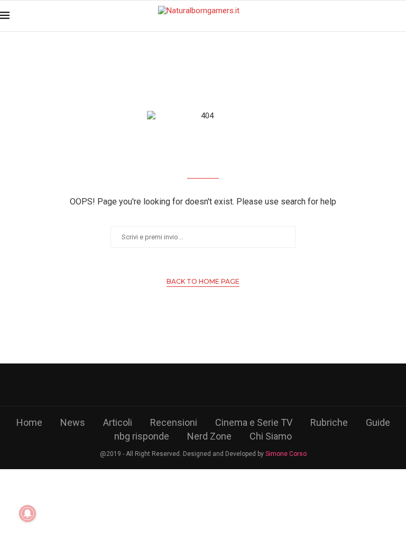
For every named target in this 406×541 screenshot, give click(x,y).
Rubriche (329, 422)
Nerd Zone (209, 436)
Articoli (117, 422)
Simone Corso (286, 454)
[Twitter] (185, 384)
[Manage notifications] (27, 513)
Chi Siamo (271, 436)
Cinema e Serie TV (253, 422)
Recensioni (173, 422)
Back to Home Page (203, 281)
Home (29, 422)
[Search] (400, 16)
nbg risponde (141, 436)
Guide (378, 422)
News (72, 422)
